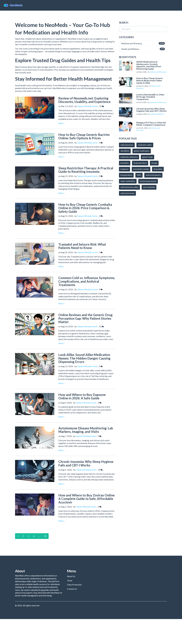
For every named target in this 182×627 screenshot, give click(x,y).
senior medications (127, 181)
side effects (124, 151)
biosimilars (124, 163)
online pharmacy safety (129, 187)
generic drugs (147, 157)
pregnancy (124, 169)
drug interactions (140, 163)
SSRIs (139, 175)
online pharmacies (127, 193)
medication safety (145, 145)
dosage (154, 163)
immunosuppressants (148, 181)
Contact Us (72, 589)
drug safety (157, 169)
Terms (69, 580)
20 (45, 536)
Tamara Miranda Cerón (87, 106)
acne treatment (149, 187)
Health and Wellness (130, 49)
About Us (71, 576)
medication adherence (129, 157)
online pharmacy (126, 145)
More (61, 123)
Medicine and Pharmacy (131, 43)
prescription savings (141, 169)
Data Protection (74, 584)
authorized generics (153, 175)
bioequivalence (126, 175)
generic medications (141, 151)
